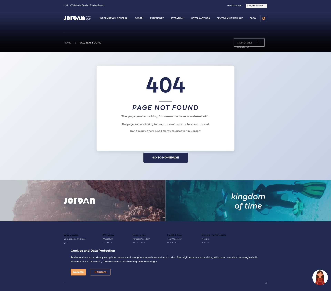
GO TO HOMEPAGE (165, 157)
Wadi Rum (108, 239)
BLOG (253, 18)
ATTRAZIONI (177, 18)
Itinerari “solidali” (141, 239)
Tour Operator (174, 239)
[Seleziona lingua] (263, 18)
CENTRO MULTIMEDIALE (230, 18)
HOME (67, 43)
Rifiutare (100, 272)
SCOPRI (139, 18)
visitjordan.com (255, 6)
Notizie (205, 239)
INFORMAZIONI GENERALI (114, 18)
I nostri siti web (234, 5)
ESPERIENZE (157, 18)
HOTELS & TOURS (200, 18)
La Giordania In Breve (75, 239)
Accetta (78, 272)
